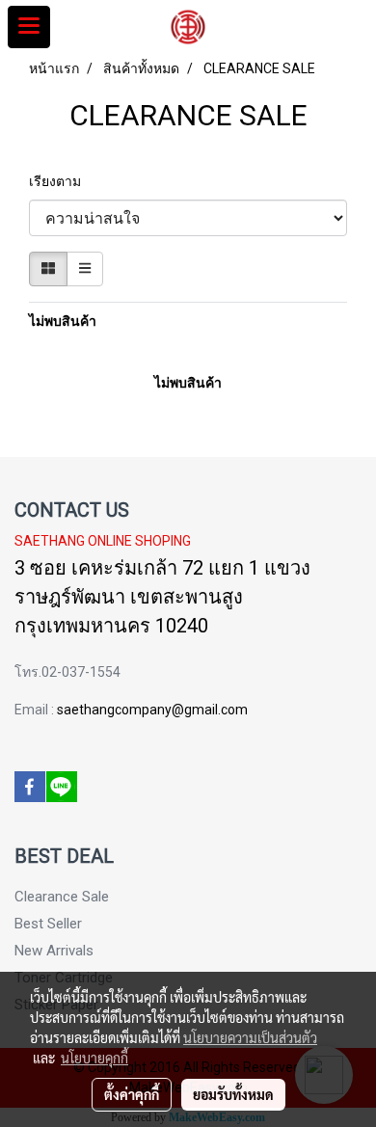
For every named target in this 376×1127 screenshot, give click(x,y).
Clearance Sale (61, 896)
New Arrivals (54, 950)
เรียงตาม (59, 181)
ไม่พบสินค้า (62, 321)
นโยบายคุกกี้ (94, 1057)
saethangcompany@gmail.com (152, 709)
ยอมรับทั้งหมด (233, 1094)
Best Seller (48, 923)
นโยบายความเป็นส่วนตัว (250, 1037)
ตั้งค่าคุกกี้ (131, 1094)
